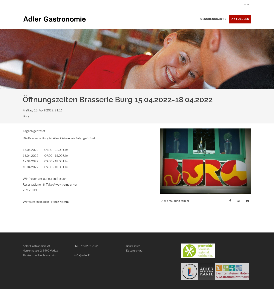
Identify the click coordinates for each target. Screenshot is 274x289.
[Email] (247, 201)
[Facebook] (230, 201)
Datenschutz (134, 250)
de (244, 4)
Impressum (133, 246)
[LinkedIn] (239, 201)
